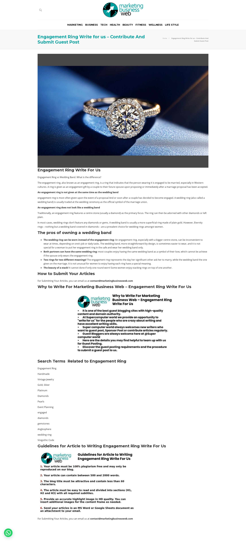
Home (165, 38)
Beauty (128, 24)
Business (91, 24)
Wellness (155, 24)
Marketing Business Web (198, 530)
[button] (8, 532)
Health (115, 24)
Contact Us (201, 534)
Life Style (172, 24)
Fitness (141, 24)
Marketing (75, 24)
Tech (103, 24)
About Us (186, 534)
